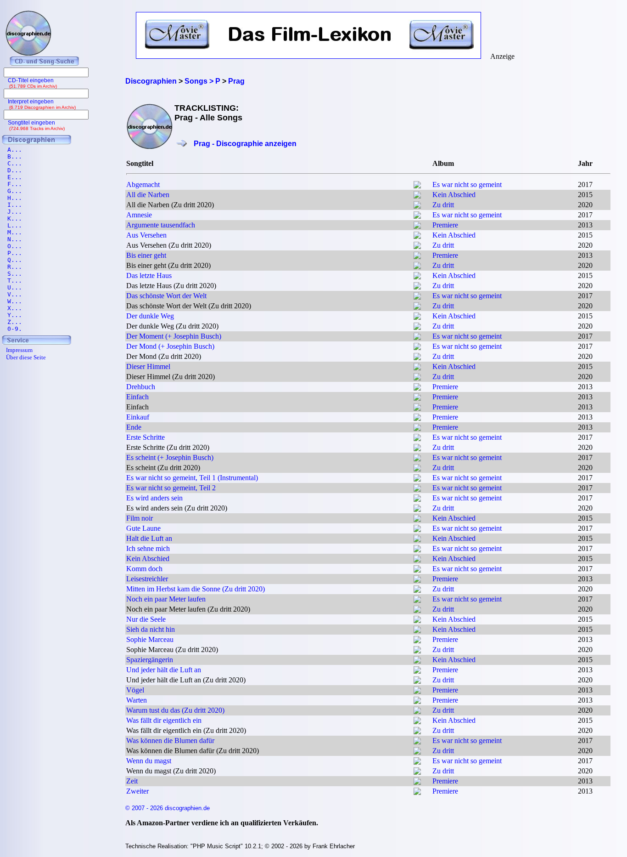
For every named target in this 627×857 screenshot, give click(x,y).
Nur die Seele (146, 619)
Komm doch (144, 569)
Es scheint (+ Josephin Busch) (169, 457)
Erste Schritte (145, 437)
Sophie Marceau (150, 639)
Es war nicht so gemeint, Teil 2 (171, 488)
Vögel (135, 690)
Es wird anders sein (154, 498)
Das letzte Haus (149, 275)
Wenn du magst (148, 761)
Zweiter (137, 791)
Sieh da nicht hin (150, 629)
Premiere (445, 225)
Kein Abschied (454, 195)
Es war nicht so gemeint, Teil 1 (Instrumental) (192, 478)
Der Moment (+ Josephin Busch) (173, 336)
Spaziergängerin (149, 660)
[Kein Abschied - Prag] (417, 196)
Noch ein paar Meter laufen (166, 599)
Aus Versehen (146, 235)
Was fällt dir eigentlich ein (164, 720)
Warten (136, 700)
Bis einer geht (146, 255)
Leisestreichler (147, 579)
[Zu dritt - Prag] (417, 206)
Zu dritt (443, 205)
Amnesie (139, 215)
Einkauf (137, 417)
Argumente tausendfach (160, 225)
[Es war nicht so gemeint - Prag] (417, 186)
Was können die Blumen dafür (170, 740)
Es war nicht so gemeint (467, 184)
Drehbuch (140, 387)
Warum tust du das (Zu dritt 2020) (175, 710)
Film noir (139, 518)
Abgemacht (143, 184)
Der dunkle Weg (150, 316)
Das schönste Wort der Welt (166, 296)
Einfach (137, 397)
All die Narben (147, 195)
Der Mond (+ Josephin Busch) (170, 346)
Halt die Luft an (149, 538)
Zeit (132, 781)
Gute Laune (143, 528)
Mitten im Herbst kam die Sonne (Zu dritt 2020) (195, 589)
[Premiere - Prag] (417, 226)
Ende (133, 427)
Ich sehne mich (148, 548)
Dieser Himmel (148, 366)
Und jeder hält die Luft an (163, 670)
